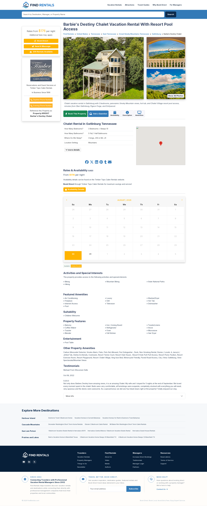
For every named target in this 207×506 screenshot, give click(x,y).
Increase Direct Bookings (142, 457)
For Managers (176, 5)
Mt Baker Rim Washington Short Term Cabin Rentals (128, 424)
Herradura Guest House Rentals (143, 431)
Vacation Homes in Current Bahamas (87, 418)
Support (163, 464)
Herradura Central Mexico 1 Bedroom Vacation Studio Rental (109, 431)
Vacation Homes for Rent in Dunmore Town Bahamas (121, 418)
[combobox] (93, 14)
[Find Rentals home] (38, 5)
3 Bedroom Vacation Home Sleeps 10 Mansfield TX (98, 437)
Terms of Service (167, 460)
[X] (34, 462)
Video (107, 460)
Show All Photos (175, 96)
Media (107, 464)
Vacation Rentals (114, 5)
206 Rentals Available (42, 52)
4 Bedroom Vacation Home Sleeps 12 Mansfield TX (136, 437)
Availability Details (75, 189)
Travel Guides (143, 5)
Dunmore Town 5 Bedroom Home (60, 418)
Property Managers (84, 460)
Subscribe (133, 489)
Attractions (129, 5)
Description (127, 115)
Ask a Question (99, 114)
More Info (70, 396)
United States (82, 34)
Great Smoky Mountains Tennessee (134, 34)
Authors (108, 467)
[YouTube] (24, 462)
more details (74, 150)
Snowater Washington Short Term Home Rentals (65, 424)
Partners (136, 467)
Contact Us (161, 489)
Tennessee (95, 34)
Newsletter (81, 467)
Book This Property (77, 114)
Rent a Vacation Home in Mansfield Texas (63, 437)
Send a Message (42, 46)
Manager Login (138, 464)
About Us (108, 457)
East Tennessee (109, 34)
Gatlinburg (156, 34)
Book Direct (42, 41)
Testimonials (137, 460)
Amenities (139, 115)
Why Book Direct (160, 5)
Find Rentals (68, 34)
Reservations (165, 457)
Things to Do (82, 464)
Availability (114, 115)
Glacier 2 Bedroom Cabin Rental (96, 424)
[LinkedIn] (29, 462)
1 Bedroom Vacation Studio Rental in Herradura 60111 (67, 431)
